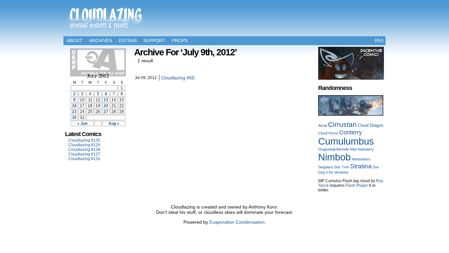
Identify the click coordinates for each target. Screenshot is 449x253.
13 (106, 100)
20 (106, 105)
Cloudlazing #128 (84, 149)
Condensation (250, 222)
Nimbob (334, 157)
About (75, 40)
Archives (100, 40)
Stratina (361, 166)
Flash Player (356, 185)
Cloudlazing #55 (178, 77)
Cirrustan (342, 124)
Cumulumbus (346, 141)
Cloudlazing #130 (84, 140)
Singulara (325, 167)
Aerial (322, 125)
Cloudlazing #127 (84, 154)
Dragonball (326, 149)
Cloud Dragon (370, 125)
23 (74, 111)
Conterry (350, 132)
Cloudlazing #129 (84, 145)
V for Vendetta (337, 172)
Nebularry (366, 149)
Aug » (113, 123)
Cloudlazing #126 (84, 158)
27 (106, 111)
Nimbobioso (361, 159)
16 (74, 105)
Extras (128, 40)
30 (74, 117)
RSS (379, 40)
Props (180, 40)
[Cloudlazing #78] (350, 114)
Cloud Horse (328, 133)
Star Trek (341, 167)
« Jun (82, 123)
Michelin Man (346, 149)
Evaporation (221, 222)
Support (154, 40)
